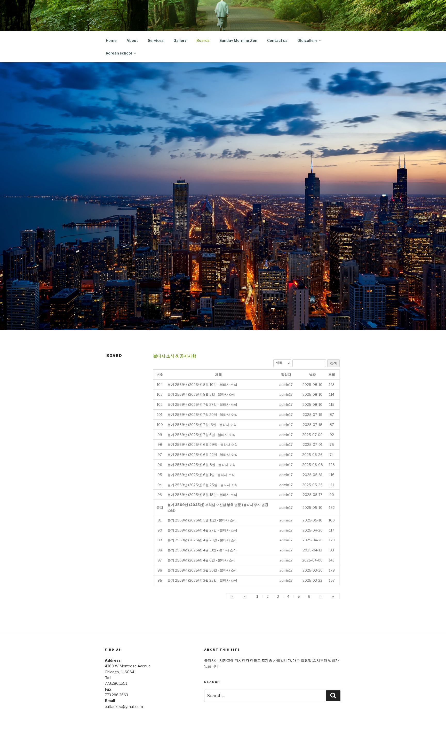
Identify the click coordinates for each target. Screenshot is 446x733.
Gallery (180, 40)
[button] (286, 385)
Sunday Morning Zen (238, 40)
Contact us (277, 40)
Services (156, 40)
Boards (203, 40)
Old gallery (307, 40)
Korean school (119, 53)
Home (111, 40)
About (132, 40)
